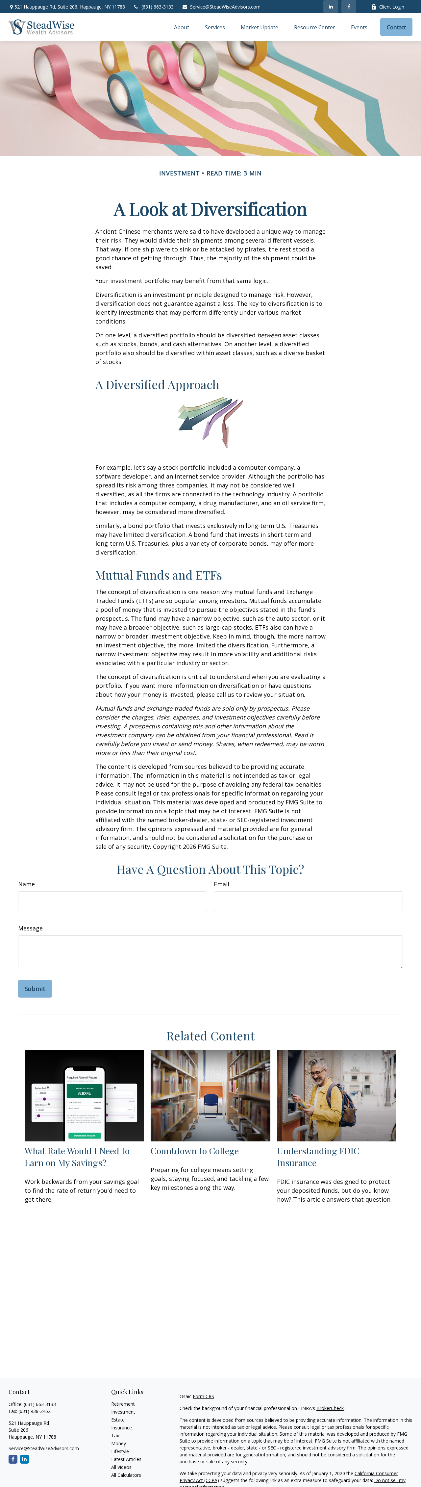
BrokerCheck (330, 1408)
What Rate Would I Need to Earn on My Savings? (77, 1156)
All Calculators (126, 1475)
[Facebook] (348, 6)
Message (30, 928)
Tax (115, 1435)
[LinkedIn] (330, 6)
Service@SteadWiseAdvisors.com (225, 7)
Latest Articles (126, 1459)
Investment (123, 1412)
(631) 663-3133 (157, 7)
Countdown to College (195, 1151)
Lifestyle (120, 1451)
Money (118, 1443)
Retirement (123, 1404)
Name (26, 884)
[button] (181, 27)
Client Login (391, 7)
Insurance (121, 1427)
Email (221, 884)
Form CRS (203, 1396)
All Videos (121, 1467)
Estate (118, 1420)
